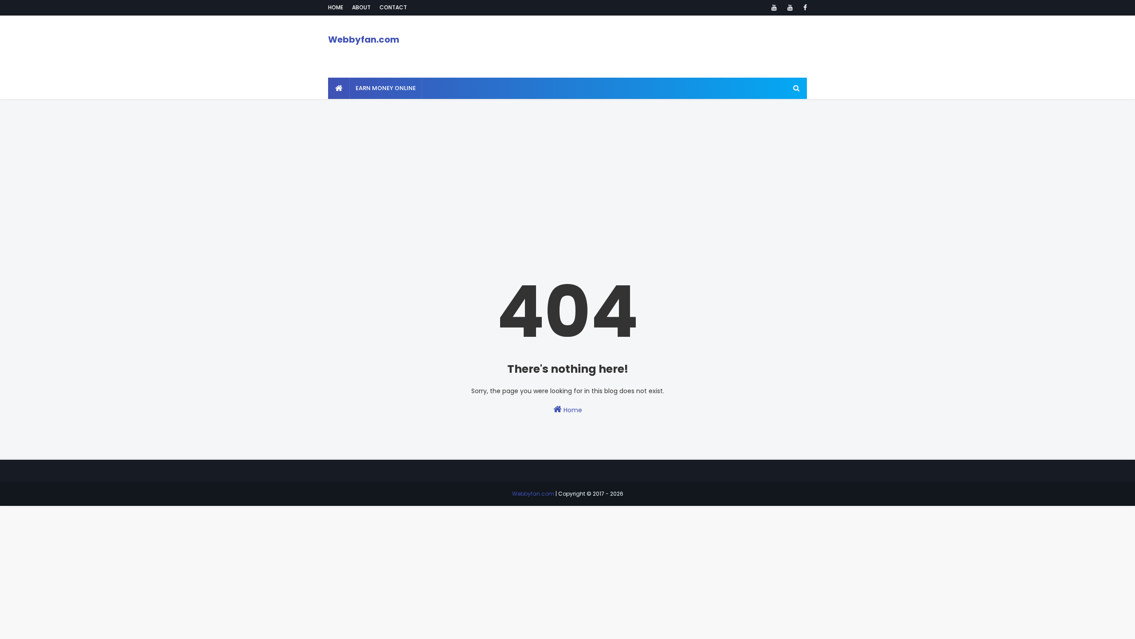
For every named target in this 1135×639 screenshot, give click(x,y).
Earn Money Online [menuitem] (386, 88)
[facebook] (803, 7)
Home (335, 7)
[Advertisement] (567, 161)
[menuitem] (339, 88)
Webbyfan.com (363, 39)
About (361, 7)
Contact (393, 7)
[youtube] (774, 7)
